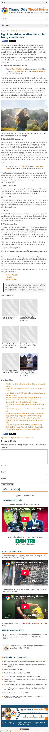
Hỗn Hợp (15, 31)
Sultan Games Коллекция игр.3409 (16, 693)
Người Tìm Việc (11, 279)
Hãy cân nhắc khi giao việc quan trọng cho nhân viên (23, 397)
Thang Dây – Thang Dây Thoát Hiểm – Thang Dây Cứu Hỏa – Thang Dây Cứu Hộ (27, 723)
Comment (4, 447)
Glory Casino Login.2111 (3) (13, 669)
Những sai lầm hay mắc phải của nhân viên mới (21, 402)
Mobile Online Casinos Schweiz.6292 (17, 673)
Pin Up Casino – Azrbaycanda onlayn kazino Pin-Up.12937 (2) (25, 676)
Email (3, 472)
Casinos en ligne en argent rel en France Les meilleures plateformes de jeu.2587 (23, 697)
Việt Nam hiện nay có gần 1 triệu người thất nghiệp (23, 429)
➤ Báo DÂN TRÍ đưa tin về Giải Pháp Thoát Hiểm (25, 537)
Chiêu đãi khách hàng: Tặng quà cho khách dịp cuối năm (24, 427)
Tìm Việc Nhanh (37, 71)
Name (3, 466)
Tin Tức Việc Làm (12, 275)
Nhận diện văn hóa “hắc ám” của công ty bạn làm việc (23, 400)
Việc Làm (9, 277)
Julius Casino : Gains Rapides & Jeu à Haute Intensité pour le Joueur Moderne (25, 680)
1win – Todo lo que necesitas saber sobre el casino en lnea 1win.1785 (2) (24, 665)
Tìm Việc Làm (19, 71)
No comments (25, 31)
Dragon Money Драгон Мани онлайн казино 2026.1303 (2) (24, 661)
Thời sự (26, 438)
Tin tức (31, 438)
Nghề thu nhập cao (17, 438)
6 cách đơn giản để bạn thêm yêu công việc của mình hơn (25, 413)
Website (3, 478)
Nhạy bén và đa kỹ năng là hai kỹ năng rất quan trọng (23, 416)
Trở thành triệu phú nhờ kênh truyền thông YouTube (23, 418)
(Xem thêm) (25, 504)
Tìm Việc (25, 166)
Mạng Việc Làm (17, 69)
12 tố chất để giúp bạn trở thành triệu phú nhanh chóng (24, 425)
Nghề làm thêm (6, 438)
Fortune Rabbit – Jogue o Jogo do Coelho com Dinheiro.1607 (25, 684)
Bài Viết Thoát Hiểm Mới (16, 658)
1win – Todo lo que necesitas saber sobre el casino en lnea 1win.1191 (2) (24, 688)
